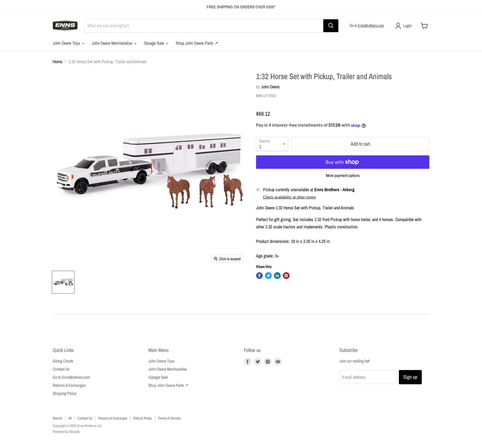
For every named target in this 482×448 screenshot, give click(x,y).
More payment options (343, 175)
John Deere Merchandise (112, 43)
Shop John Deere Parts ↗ (197, 43)
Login (407, 26)
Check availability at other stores (289, 197)
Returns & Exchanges (69, 385)
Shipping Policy (64, 393)
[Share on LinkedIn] (277, 275)
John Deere (270, 87)
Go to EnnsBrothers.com (71, 377)
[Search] (330, 25)
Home (57, 61)
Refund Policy (142, 418)
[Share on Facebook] (259, 275)
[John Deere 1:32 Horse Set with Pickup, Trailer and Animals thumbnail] (63, 282)
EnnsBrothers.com (371, 25)
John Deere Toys (67, 43)
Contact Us (61, 369)
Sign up (410, 376)
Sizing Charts (63, 361)
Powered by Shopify (66, 431)
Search (57, 418)
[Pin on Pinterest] (286, 275)
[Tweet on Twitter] (268, 275)
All (69, 418)
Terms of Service (169, 418)
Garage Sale (154, 43)
